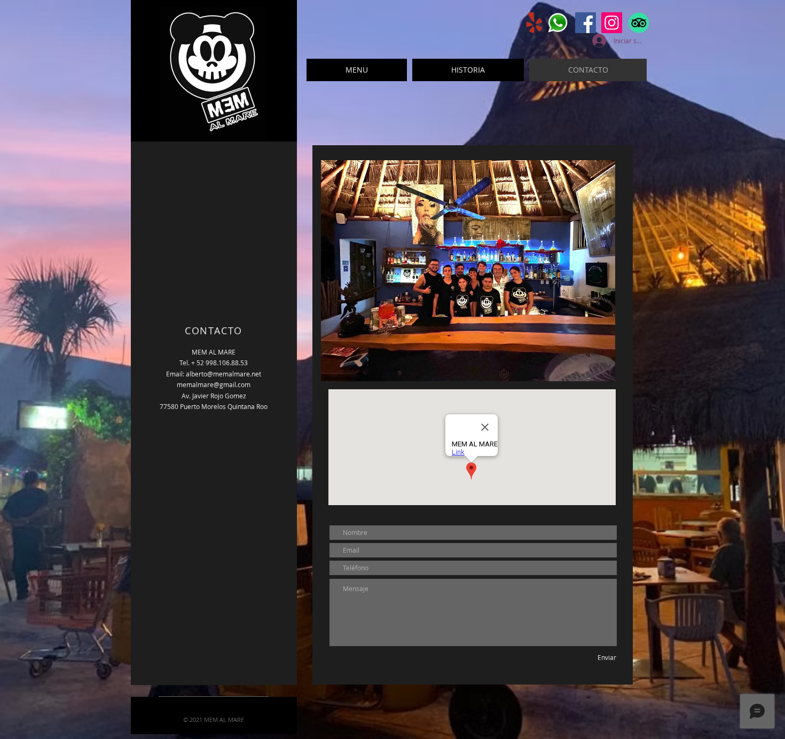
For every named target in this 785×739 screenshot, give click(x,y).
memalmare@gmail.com (213, 384)
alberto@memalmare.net (223, 374)
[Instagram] (611, 22)
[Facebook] (585, 22)
